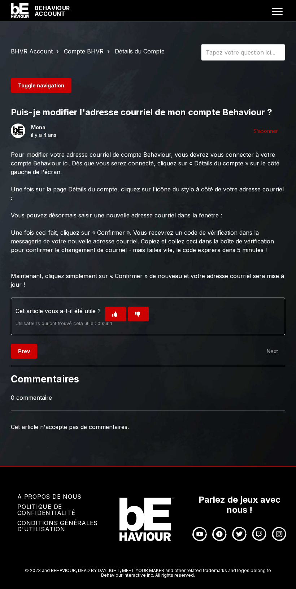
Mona (38, 127)
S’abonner (265, 131)
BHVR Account (32, 51)
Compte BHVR (84, 51)
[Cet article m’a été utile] (115, 314)
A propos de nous (49, 496)
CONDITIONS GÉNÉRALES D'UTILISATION (57, 526)
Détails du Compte (140, 51)
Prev (24, 351)
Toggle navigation (41, 85)
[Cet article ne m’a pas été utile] (138, 314)
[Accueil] (20, 10)
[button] (277, 11)
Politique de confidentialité (46, 510)
